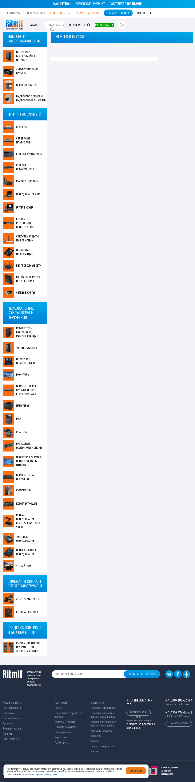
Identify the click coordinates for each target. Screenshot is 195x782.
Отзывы (94, 741)
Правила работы (12, 702)
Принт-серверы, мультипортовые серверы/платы (27, 390)
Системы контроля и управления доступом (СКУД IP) (28, 647)
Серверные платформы (23, 140)
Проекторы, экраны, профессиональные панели (29, 461)
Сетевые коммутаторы (25, 167)
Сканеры (21, 432)
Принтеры (22, 405)
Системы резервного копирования (25, 223)
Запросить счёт (79, 25)
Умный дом (23, 566)
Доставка (8, 723)
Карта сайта (61, 737)
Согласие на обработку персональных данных (103, 723)
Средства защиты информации (27, 238)
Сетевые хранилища (29, 154)
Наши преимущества (102, 746)
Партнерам (60, 702)
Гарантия (8, 733)
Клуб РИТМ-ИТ (11, 739)
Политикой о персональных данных (39, 774)
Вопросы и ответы (64, 722)
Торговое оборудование (25, 538)
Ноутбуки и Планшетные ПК (26, 361)
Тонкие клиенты (26, 348)
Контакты (144, 13)
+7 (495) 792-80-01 (87, 13)
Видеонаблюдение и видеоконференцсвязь (31, 98)
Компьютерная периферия (25, 477)
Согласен (136, 770)
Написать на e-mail (138, 713)
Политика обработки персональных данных (102, 714)
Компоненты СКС (27, 85)
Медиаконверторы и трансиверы (28, 279)
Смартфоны (23, 490)
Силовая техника (27, 612)
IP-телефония (24, 207)
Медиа (94, 751)
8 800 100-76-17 (60, 13)
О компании (97, 702)
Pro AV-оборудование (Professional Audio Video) (28, 521)
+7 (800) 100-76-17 (178, 700)
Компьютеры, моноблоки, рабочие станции (27, 332)
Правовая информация (103, 708)
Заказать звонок (118, 13)
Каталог (34, 25)
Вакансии (95, 735)
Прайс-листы (61, 742)
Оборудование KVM (28, 194)
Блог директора (63, 732)
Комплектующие (26, 503)
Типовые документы (65, 727)
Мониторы (23, 374)
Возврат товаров (12, 728)
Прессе (58, 708)
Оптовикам (9, 713)
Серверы (21, 127)
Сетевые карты (25, 292)
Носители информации (24, 252)
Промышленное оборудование (26, 552)
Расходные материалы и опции (29, 445)
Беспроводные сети (28, 265)
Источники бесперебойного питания (26, 56)
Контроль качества (101, 730)
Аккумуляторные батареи (27, 71)
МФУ (19, 419)
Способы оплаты (12, 718)
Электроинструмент (29, 598)
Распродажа (104, 25)
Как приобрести (12, 708)
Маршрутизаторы (27, 181)
